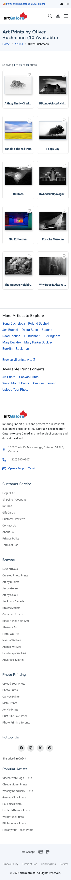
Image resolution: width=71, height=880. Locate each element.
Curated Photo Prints (15, 575)
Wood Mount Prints (15, 383)
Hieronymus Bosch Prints (17, 829)
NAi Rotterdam (18, 239)
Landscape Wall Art (14, 653)
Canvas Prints (28, 377)
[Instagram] (30, 748)
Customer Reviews (13, 519)
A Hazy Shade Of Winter (19, 103)
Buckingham (51, 336)
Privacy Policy (10, 538)
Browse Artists (11, 607)
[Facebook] (21, 748)
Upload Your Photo (15, 389)
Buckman (22, 349)
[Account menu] (58, 16)
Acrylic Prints (10, 709)
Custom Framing (44, 383)
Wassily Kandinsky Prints (17, 791)
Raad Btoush (11, 336)
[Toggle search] (50, 16)
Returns (7, 506)
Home (6, 44)
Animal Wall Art (11, 646)
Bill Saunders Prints (14, 823)
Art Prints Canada (13, 601)
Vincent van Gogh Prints (17, 778)
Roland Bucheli (38, 323)
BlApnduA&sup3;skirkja (53, 103)
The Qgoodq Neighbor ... (20, 284)
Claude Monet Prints (14, 784)
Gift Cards (8, 512)
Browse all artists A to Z (18, 360)
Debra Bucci (30, 330)
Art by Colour (10, 594)
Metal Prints (9, 703)
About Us (8, 532)
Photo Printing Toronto (16, 722)
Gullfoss (18, 194)
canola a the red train (18, 148)
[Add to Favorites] (29, 74)
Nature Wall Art (11, 640)
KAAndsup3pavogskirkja (54, 194)
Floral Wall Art (10, 633)
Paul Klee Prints (11, 803)
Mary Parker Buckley (38, 342)
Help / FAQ (8, 493)
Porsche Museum (53, 239)
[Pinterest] (49, 748)
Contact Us (9, 525)
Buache (47, 330)
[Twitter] (40, 748)
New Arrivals (10, 569)
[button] (66, 16)
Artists (19, 44)
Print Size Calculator (14, 716)
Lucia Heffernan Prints (16, 810)
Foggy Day (52, 148)
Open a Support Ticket (21, 468)
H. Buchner (31, 336)
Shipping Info (48, 864)
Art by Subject (10, 582)
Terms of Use (10, 545)
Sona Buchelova (13, 323)
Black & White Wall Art (15, 620)
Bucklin (7, 349)
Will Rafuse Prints (13, 816)
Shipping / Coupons (14, 499)
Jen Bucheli (10, 330)
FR (67, 3)
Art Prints (8, 377)
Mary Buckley (11, 342)
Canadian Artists (12, 614)
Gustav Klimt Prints (14, 797)
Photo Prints (10, 690)
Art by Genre (10, 588)
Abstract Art (9, 627)
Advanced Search (13, 659)
